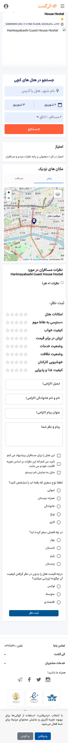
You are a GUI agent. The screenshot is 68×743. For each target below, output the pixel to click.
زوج (52, 514)
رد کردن (25, 736)
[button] (34, 221)
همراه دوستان (46, 498)
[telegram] (20, 680)
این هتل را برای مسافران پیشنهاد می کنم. (30, 455)
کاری (52, 522)
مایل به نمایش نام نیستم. (40, 472)
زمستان (50, 564)
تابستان (50, 548)
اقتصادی (49, 602)
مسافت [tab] (19, 178)
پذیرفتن (42, 736)
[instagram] (48, 680)
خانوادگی (49, 506)
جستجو (34, 129)
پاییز (52, 556)
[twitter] (39, 680)
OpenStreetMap (40, 259)
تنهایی (51, 490)
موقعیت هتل (53, 216)
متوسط (50, 594)
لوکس (51, 586)
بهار (52, 540)
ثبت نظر (34, 613)
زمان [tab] (49, 178)
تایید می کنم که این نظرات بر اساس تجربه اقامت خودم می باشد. (31, 464)
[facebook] (29, 680)
